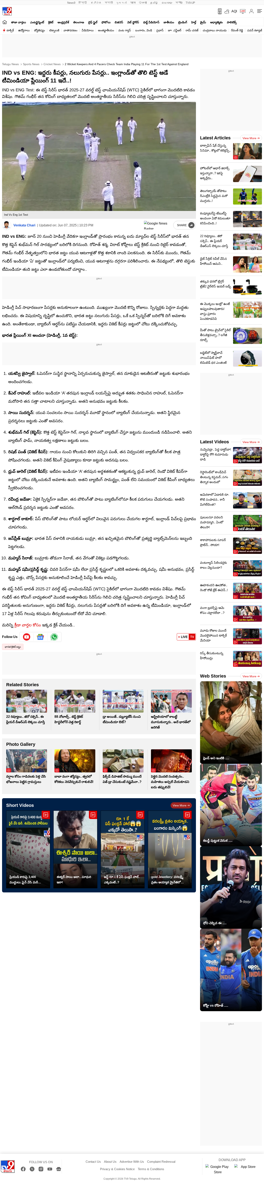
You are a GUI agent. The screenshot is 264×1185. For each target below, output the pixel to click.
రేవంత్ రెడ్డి (237, 30)
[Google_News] (40, 637)
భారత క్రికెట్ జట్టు (13, 646)
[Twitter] (32, 1169)
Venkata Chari (24, 225)
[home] (4, 22)
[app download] (218, 11)
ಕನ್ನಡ (96, 2)
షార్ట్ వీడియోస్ (151, 22)
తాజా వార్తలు (18, 22)
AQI (234, 11)
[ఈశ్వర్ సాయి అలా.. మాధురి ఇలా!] (75, 849)
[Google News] (58, 1169)
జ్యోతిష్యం (39, 30)
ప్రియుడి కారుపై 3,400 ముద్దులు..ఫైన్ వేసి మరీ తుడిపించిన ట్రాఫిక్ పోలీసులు (27, 880)
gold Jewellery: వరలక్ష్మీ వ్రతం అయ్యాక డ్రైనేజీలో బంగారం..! (167, 880)
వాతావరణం (70, 30)
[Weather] (226, 11)
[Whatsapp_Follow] (54, 637)
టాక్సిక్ (10, 30)
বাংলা (133, 2)
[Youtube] (27, 637)
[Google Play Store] (217, 1169)
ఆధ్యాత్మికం (216, 22)
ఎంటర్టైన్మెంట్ (37, 22)
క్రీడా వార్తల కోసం (27, 625)
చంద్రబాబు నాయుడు (215, 30)
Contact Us (93, 1161)
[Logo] (7, 11)
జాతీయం (169, 22)
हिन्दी (83, 2)
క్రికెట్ (50, 22)
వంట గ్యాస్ (124, 30)
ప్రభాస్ (160, 30)
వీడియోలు (88, 30)
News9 (71, 2)
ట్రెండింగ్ (182, 22)
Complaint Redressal (161, 1161)
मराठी (109, 2)
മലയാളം (166, 2)
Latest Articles (215, 137)
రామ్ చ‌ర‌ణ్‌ (192, 30)
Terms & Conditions (151, 1169)
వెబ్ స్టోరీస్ (133, 22)
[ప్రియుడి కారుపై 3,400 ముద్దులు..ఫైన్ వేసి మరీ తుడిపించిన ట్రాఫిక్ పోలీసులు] (28, 849)
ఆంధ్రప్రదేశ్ (63, 22)
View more (179, 805)
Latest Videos (214, 441)
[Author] (6, 225)
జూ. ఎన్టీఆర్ (174, 30)
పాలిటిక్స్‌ (232, 22)
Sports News (30, 64)
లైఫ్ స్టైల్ (92, 22)
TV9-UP (190, 2)
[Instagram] (41, 1169)
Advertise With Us (132, 1161)
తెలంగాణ (78, 22)
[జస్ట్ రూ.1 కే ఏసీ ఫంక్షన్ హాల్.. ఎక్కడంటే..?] (122, 849)
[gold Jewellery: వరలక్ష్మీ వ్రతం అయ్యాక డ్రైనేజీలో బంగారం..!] (170, 849)
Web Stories (213, 676)
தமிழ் (154, 2)
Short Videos (20, 805)
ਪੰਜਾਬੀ (143, 2)
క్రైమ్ (203, 22)
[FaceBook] (23, 1169)
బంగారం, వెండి (143, 30)
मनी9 (179, 2)
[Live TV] (241, 11)
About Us (110, 1161)
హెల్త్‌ (193, 22)
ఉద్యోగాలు (24, 30)
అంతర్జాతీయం (106, 30)
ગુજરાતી (121, 2)
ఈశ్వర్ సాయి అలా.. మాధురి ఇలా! (74, 879)
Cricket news (52, 64)
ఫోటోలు (106, 22)
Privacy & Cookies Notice (117, 1169)
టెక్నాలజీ (54, 30)
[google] (158, 225)
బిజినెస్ (119, 22)
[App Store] (246, 1169)
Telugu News (10, 64)
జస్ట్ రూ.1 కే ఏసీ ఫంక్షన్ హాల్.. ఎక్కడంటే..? (122, 879)
